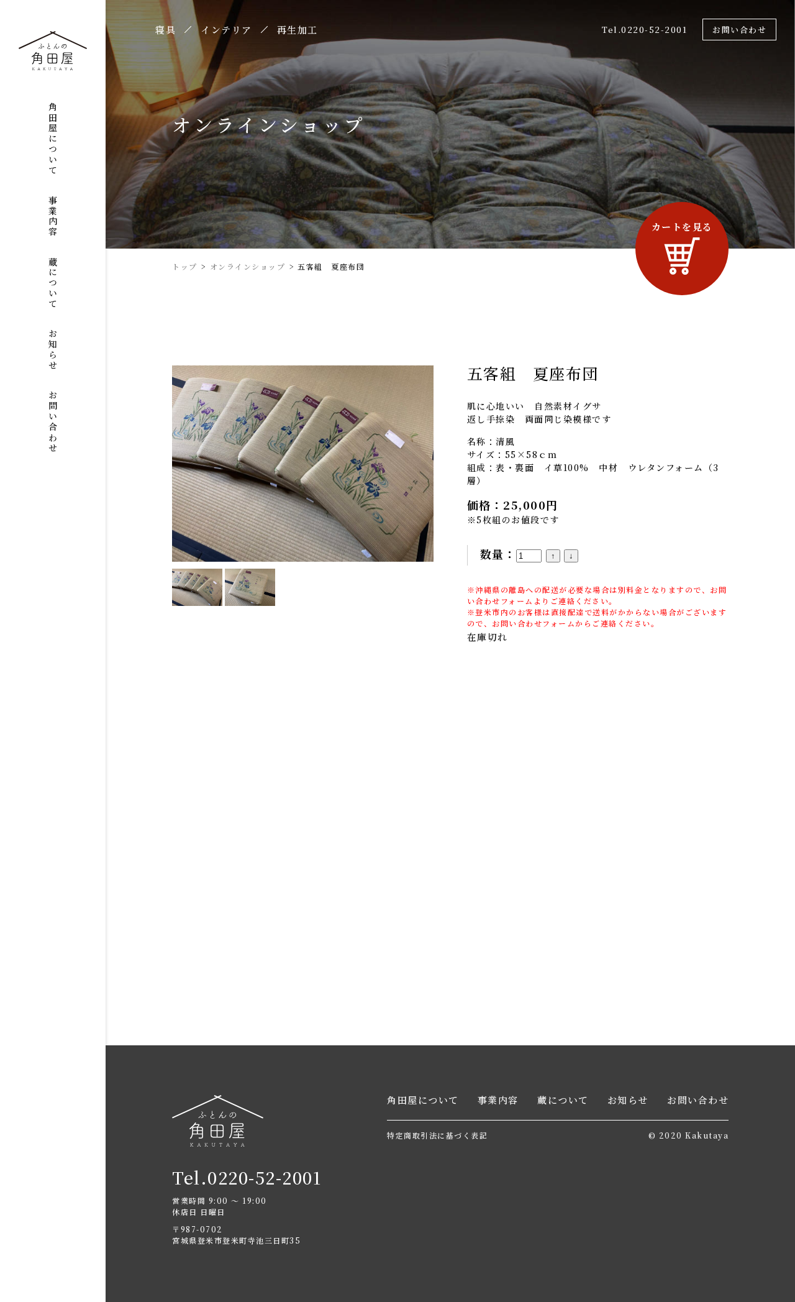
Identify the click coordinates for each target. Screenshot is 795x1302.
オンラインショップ (248, 266)
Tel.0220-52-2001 (644, 29)
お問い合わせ (52, 422)
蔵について (52, 283)
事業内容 (52, 216)
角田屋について (52, 139)
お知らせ (52, 350)
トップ (185, 266)
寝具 (165, 30)
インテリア (226, 30)
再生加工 (297, 30)
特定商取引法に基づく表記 (437, 1135)
